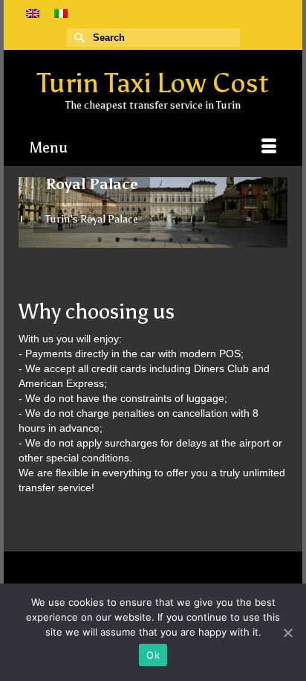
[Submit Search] (78, 37)
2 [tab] (117, 240)
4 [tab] (153, 240)
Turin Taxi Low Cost (153, 83)
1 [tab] (99, 240)
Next (270, 212)
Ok (153, 655)
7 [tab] (206, 240)
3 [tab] (135, 240)
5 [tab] (170, 240)
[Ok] (287, 632)
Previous (36, 212)
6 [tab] (188, 240)
